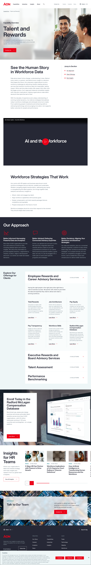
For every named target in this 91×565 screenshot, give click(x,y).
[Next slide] (32, 483)
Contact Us (56, 4)
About (38, 4)
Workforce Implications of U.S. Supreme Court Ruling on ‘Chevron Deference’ (56, 469)
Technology (64, 542)
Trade (62, 539)
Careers (64, 4)
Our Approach (70, 70)
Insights (32, 4)
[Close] (88, 557)
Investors (70, 4)
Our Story (35, 539)
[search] (44, 4)
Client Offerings (71, 74)
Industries (24, 4)
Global (85, 4)
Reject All (70, 558)
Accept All (79, 558)
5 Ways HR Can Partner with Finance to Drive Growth (34, 468)
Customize (60, 558)
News (75, 4)
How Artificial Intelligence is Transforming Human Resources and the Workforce (77, 470)
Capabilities (16, 4)
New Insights (70, 78)
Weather (63, 545)
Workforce (64, 548)
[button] (11, 479)
